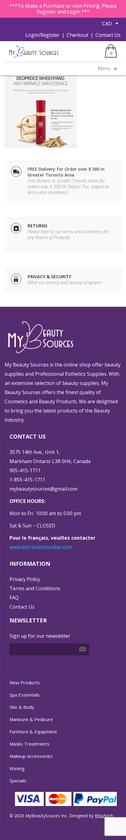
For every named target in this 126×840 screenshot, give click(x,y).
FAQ (14, 597)
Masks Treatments (29, 744)
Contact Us (107, 35)
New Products (24, 682)
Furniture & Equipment (33, 731)
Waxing (17, 768)
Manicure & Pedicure (31, 719)
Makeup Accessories (31, 756)
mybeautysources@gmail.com (43, 488)
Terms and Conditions (34, 588)
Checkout (77, 35)
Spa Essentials (24, 695)
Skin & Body (21, 707)
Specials (17, 780)
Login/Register (42, 35)
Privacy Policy (24, 579)
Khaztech (104, 816)
